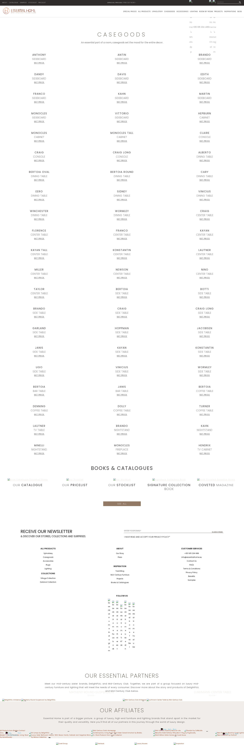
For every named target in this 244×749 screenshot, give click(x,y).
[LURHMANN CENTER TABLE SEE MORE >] (164, 700)
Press (120, 557)
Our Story (120, 553)
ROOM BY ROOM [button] (206, 11)
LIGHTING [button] (194, 11)
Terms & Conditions (191, 568)
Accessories (48, 561)
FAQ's (191, 565)
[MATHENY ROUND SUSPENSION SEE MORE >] (38, 700)
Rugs (48, 565)
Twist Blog (120, 571)
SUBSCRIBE (217, 532)
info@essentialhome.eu (191, 557)
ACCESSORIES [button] (183, 11)
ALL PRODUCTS (144, 11)
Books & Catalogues (120, 582)
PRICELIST (42, 2)
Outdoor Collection (48, 582)
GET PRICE (39, 63)
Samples (192, 580)
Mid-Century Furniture (120, 575)
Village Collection (48, 578)
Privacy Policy (191, 572)
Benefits (191, 576)
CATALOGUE (13, 2)
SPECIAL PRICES (130, 11)
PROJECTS (218, 11)
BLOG (240, 11)
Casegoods (48, 557)
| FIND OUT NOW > (121, 2)
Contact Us (192, 561)
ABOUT (4, 2)
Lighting (48, 568)
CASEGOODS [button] (169, 11)
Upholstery (48, 553)
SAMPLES (23, 2)
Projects (120, 578)
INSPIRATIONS (230, 11)
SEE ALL (122, 503)
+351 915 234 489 (201, 27)
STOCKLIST (32, 2)
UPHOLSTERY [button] (157, 11)
